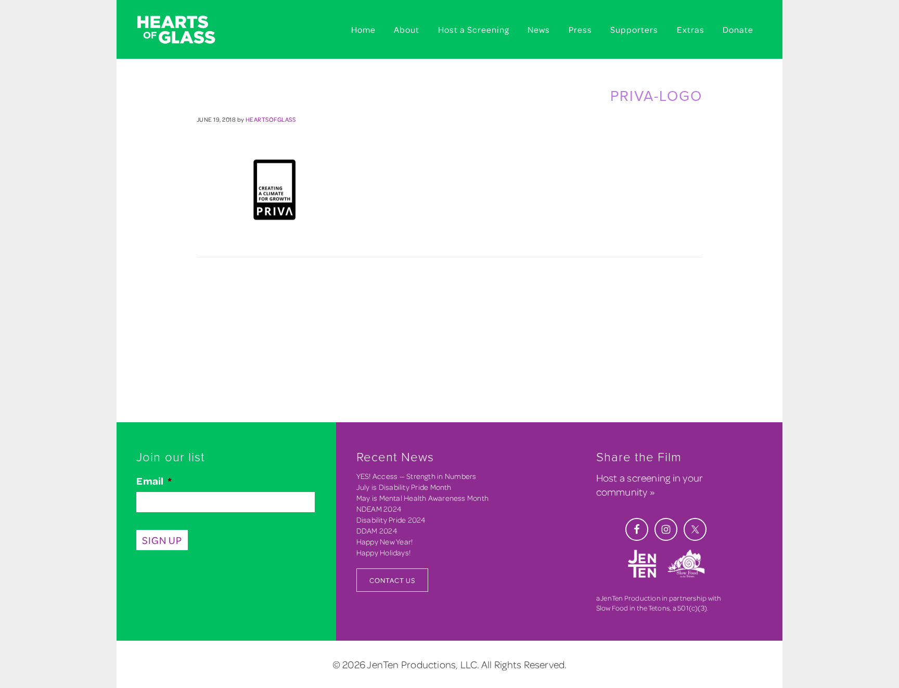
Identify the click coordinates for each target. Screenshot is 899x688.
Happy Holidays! (383, 552)
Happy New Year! (384, 541)
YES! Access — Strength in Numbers (416, 476)
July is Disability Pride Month (404, 487)
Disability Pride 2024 (391, 519)
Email (154, 481)
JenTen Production (630, 598)
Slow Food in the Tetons (633, 608)
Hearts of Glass (189, 30)
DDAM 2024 (376, 530)
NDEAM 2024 (379, 508)
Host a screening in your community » (649, 485)
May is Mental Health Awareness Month (422, 497)
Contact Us (392, 580)
